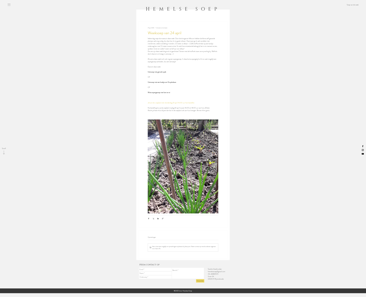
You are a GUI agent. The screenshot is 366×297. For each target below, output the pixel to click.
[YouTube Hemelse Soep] (362, 153)
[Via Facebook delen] (149, 218)
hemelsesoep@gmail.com (216, 271)
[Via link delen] (163, 218)
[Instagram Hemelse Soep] (362, 150)
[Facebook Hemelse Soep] (362, 146)
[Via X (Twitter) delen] (153, 218)
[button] (9, 5)
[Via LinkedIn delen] (158, 218)
